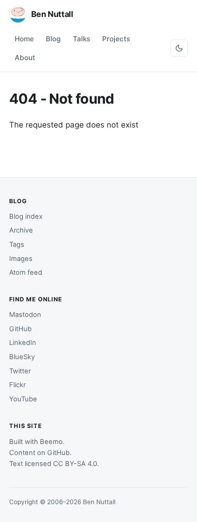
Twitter (20, 371)
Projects (116, 38)
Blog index (26, 216)
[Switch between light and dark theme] (179, 48)
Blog (53, 38)
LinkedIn (22, 343)
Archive (21, 230)
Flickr (17, 385)
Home (24, 38)
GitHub (20, 329)
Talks (81, 38)
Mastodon (25, 315)
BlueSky (22, 357)
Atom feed (25, 272)
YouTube (23, 399)
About (25, 57)
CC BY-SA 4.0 (75, 464)
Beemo (51, 442)
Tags (16, 244)
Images (21, 259)
